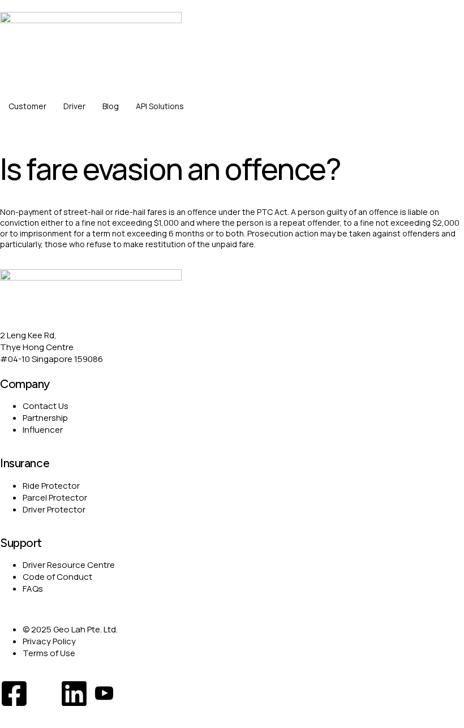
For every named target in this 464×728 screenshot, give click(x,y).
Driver (74, 106)
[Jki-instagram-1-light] (44, 693)
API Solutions (160, 106)
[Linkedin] (74, 693)
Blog (110, 106)
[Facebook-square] (14, 693)
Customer (27, 106)
